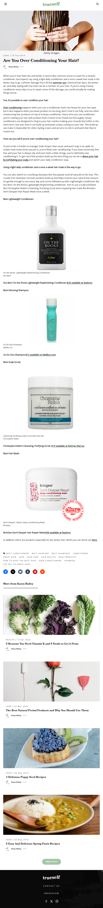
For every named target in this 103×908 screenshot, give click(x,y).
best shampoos (61, 553)
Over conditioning (12, 107)
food (9, 773)
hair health (48, 557)
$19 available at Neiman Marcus (67, 445)
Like (46, 901)
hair (21, 557)
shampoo (69, 561)
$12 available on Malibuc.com (40, 354)
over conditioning (50, 561)
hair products (67, 557)
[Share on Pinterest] (35, 571)
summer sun (59, 82)
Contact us (51, 886)
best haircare (40, 553)
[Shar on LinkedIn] (27, 571)
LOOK (6, 56)
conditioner (80, 553)
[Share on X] (13, 571)
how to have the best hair (19, 561)
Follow (51, 901)
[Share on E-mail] (20, 571)
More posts (51, 862)
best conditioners (17, 553)
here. (94, 539)
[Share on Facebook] (5, 571)
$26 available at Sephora (79, 282)
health (10, 640)
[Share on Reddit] (42, 571)
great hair (9, 557)
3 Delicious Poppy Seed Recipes (26, 777)
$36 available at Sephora (58, 532)
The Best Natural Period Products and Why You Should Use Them (47, 710)
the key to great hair (16, 564)
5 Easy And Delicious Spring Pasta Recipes (33, 844)
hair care (33, 557)
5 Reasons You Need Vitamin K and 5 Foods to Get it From (42, 644)
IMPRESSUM (51, 893)
